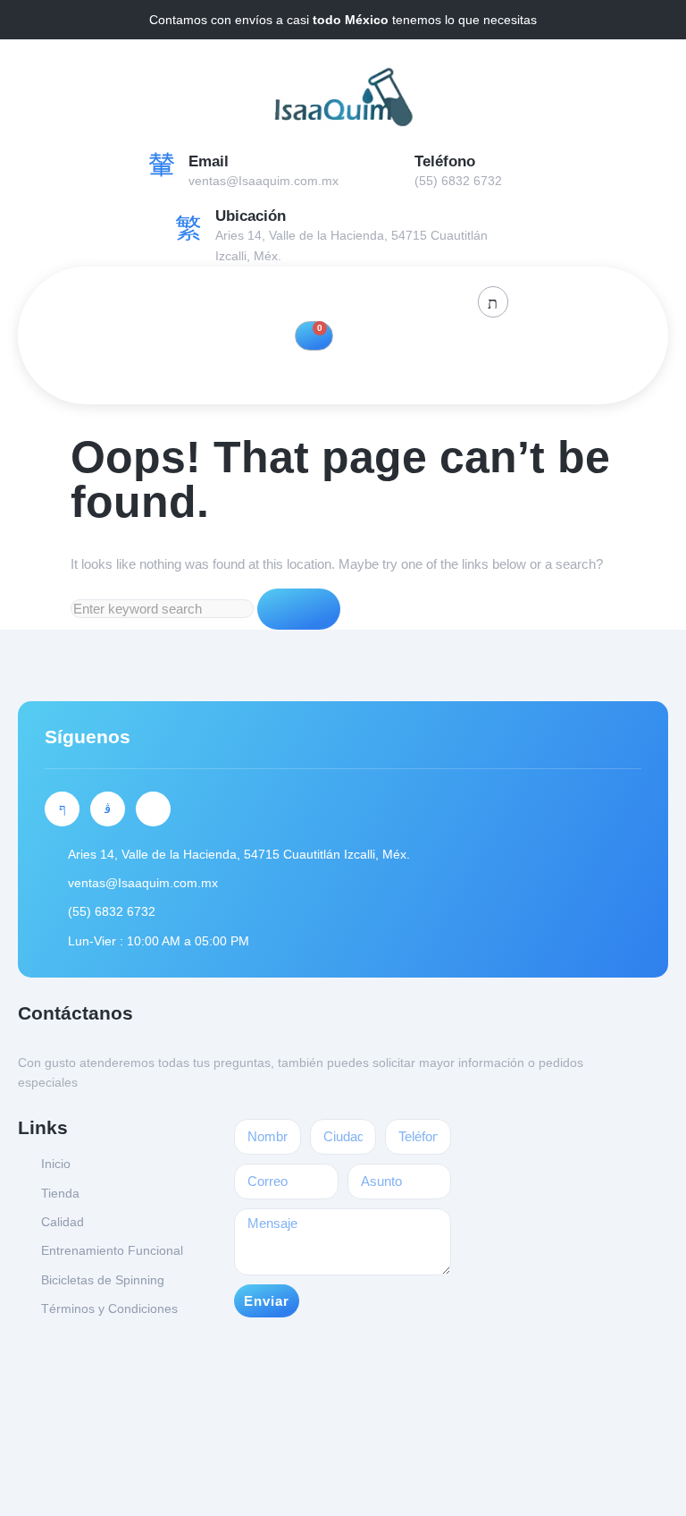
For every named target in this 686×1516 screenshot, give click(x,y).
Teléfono (444, 161)
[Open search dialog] (493, 302)
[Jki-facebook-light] (62, 809)
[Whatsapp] (153, 809)
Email (208, 161)
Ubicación (250, 215)
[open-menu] (327, 368)
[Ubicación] (188, 228)
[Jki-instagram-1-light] (107, 809)
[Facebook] (275, 300)
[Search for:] (164, 608)
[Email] (161, 163)
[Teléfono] (387, 163)
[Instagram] (316, 300)
